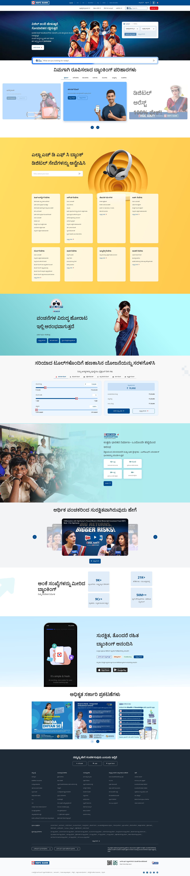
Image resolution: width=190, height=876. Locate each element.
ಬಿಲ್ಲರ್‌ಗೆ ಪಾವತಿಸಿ (70, 255)
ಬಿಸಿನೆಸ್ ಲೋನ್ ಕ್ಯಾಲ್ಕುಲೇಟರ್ (108, 831)
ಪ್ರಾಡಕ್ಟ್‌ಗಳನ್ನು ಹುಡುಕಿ (83, 8)
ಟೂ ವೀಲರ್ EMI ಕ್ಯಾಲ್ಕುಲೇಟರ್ (95, 831)
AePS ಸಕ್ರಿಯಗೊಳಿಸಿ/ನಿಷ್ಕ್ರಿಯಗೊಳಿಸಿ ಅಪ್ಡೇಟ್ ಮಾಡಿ (77, 211)
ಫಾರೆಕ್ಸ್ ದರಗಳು (86, 799)
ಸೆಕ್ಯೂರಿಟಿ (59, 788)
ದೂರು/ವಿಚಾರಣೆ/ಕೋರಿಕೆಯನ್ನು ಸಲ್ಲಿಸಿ (116, 776)
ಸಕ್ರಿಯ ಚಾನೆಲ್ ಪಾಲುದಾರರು (114, 788)
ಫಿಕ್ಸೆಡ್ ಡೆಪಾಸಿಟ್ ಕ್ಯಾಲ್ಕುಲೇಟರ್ (121, 834)
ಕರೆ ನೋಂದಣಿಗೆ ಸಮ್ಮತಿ (113, 791)
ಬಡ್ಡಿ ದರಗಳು (85, 795)
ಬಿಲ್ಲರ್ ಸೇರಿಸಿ (69, 258)
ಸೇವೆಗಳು (135, 24)
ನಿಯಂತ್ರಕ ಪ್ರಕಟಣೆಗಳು (36, 810)
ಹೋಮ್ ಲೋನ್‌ (93, 825)
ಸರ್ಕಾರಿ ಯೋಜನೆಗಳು (113, 2)
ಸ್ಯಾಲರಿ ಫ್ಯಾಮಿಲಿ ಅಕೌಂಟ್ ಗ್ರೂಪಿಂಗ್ (74, 214)
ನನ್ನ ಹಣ (68, 208)
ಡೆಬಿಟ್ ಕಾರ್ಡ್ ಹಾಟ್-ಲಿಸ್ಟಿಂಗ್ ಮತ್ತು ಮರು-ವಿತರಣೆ (43, 208)
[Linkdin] (157, 872)
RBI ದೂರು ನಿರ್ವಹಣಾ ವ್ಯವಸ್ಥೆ (63, 807)
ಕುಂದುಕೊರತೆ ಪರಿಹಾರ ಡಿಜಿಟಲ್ (141, 784)
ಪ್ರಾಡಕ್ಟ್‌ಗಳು (128, 24)
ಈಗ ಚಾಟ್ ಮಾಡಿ (53, 340)
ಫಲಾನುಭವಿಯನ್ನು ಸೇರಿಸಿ (72, 261)
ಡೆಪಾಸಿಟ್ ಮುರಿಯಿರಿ (104, 211)
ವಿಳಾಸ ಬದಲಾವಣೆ (37, 217)
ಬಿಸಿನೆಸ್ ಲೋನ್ (69, 825)
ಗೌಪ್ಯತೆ (73, 872)
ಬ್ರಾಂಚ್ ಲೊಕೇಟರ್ (112, 799)
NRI (77, 2)
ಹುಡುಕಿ (107, 483)
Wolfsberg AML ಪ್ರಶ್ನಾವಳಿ (140, 780)
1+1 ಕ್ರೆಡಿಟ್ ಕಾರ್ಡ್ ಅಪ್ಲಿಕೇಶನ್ (63, 814)
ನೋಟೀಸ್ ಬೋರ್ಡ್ (87, 791)
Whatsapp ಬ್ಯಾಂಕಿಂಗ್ (113, 803)
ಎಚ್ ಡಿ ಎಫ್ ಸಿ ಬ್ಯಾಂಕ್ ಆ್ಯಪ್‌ (104, 657)
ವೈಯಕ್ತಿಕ (71, 2)
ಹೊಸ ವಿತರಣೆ (60, 780)
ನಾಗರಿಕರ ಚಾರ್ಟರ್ (138, 776)
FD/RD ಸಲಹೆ (36, 221)
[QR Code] (109, 862)
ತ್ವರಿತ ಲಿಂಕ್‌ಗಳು (60, 776)
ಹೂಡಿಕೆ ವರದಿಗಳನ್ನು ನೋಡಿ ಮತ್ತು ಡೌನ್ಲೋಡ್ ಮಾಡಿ (142, 261)
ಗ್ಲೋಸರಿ (103, 872)
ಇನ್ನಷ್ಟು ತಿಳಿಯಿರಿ (22, 98)
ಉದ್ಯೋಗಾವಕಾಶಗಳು (36, 784)
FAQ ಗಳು (111, 780)
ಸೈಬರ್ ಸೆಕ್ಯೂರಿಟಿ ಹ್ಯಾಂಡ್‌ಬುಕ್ (68, 340)
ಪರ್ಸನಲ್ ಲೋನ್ (54, 825)
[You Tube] (150, 872)
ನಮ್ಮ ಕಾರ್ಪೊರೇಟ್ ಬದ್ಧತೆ (36, 814)
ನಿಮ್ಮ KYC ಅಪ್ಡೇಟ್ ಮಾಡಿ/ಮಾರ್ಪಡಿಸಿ (41, 230)
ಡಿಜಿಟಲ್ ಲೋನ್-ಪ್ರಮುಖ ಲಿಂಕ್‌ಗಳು (142, 799)
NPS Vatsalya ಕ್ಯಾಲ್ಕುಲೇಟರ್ (83, 837)
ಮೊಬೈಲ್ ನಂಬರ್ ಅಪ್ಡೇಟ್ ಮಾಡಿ (40, 224)
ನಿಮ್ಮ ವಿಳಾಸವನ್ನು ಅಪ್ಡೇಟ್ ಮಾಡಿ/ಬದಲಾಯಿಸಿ (108, 255)
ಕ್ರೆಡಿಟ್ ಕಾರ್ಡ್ (149, 825)
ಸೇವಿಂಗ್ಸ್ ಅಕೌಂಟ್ (117, 825)
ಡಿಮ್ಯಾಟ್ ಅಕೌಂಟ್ (141, 825)
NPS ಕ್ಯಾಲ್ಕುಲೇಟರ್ (72, 837)
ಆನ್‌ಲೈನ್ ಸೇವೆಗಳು (87, 788)
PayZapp (67, 828)
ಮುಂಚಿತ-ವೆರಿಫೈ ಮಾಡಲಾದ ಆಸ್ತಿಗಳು (105, 825)
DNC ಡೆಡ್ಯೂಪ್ (137, 795)
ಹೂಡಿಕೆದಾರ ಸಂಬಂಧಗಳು (37, 780)
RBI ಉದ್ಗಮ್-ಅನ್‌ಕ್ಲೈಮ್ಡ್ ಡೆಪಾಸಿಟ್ (64, 803)
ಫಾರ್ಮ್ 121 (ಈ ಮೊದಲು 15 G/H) (107, 208)
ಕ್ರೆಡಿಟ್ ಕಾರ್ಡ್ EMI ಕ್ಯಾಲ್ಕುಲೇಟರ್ (81, 834)
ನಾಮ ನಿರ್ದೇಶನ (70, 204)
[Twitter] (154, 872)
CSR (32, 803)
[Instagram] (147, 872)
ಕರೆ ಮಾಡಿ (80, 763)
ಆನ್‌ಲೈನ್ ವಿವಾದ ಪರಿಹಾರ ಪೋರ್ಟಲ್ (39, 807)
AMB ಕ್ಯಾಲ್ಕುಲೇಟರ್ (70, 834)
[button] (136, 8)
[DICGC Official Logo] (115, 862)
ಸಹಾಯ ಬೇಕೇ (96, 8)
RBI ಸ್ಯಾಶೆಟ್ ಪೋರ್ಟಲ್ (61, 810)
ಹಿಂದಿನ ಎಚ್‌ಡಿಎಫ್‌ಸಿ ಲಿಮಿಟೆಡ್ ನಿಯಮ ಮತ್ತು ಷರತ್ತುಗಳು (43, 818)
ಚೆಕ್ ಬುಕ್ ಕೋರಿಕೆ (37, 211)
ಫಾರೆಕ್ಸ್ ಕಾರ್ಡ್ (60, 828)
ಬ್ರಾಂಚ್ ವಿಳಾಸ (111, 763)
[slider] (45, 388)
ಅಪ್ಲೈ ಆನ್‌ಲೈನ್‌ (72, 97)
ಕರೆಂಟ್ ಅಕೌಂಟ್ (133, 825)
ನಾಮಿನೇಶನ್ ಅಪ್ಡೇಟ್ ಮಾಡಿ (39, 227)
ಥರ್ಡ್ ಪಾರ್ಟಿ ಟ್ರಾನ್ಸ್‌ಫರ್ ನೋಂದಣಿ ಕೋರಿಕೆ (42, 214)
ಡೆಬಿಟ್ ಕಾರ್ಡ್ (53, 828)
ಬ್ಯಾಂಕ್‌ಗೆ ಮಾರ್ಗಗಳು (87, 803)
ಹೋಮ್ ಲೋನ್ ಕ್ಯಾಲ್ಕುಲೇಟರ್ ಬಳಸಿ (138, 831)
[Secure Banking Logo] (155, 862)
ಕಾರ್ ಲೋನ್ (61, 825)
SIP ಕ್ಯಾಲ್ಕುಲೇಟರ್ (110, 834)
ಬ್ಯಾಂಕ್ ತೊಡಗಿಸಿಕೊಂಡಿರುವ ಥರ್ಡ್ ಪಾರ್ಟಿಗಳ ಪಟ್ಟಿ (67, 784)
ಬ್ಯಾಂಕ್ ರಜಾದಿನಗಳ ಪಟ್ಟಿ (88, 784)
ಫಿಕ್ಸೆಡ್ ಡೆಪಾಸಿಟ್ (78, 828)
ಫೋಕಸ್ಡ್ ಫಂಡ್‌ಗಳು (136, 258)
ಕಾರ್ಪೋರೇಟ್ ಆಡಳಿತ (36, 795)
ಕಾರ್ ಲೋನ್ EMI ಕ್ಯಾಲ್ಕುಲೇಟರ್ (81, 831)
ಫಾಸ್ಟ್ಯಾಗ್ (72, 828)
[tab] (66, 78)
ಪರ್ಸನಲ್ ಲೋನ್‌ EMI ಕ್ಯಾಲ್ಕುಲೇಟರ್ (66, 831)
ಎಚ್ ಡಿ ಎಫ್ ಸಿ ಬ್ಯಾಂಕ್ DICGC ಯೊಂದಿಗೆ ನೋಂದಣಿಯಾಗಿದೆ (133, 861)
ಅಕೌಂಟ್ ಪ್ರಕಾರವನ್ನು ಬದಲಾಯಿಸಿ (73, 217)
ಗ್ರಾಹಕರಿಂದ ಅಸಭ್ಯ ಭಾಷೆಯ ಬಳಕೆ (141, 791)
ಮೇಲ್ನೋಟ (34, 776)
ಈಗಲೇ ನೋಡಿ (36, 47)
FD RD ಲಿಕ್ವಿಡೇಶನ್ (103, 201)
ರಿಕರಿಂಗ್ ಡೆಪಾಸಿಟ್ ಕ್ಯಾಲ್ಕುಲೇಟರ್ (134, 834)
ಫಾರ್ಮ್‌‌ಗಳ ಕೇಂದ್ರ (86, 814)
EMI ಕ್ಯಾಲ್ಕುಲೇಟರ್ (54, 831)
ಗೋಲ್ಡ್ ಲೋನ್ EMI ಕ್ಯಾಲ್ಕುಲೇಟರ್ (122, 831)
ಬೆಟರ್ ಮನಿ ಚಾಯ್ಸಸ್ (108, 8)
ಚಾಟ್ (96, 763)
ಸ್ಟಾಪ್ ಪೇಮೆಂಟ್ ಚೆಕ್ (71, 230)
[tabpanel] (95, 105)
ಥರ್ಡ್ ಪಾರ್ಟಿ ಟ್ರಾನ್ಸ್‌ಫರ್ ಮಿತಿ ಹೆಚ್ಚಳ (41, 204)
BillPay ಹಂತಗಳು (70, 264)
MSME (104, 2)
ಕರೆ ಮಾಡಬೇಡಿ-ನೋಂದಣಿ (114, 795)
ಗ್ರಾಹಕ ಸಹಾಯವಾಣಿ (113, 784)
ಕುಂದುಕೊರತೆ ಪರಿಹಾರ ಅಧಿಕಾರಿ (141, 788)
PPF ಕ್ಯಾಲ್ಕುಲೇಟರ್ (101, 834)
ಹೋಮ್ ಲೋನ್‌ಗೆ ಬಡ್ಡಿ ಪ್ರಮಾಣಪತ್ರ (41, 268)
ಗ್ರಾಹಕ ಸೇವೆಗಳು (86, 780)
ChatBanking (128, 657)
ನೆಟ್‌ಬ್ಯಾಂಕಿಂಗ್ (117, 657)
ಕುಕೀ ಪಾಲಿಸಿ (56, 872)
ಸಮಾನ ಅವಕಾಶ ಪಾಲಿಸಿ (139, 803)
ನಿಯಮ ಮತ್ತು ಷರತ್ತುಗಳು (65, 872)
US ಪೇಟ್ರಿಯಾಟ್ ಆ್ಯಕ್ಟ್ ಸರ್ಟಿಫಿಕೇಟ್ (64, 791)
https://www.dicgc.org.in (126, 864)
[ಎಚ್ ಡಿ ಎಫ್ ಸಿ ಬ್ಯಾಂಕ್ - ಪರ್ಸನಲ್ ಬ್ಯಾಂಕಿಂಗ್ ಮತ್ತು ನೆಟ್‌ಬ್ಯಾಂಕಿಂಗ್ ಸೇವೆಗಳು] (40, 862)
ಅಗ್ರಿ (98, 2)
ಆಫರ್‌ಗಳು (118, 8)
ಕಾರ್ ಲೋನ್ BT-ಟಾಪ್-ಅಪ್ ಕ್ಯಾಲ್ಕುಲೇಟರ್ (59, 837)
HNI (83, 2)
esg (32, 799)
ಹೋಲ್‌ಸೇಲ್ (90, 2)
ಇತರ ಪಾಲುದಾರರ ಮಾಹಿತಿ (37, 788)
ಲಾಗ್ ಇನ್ (153, 8)
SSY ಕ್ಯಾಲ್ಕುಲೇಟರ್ (93, 834)
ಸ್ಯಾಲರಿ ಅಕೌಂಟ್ (125, 825)
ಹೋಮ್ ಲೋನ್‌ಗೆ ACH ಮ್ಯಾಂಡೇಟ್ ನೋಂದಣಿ (43, 264)
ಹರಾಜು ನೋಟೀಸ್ (86, 810)
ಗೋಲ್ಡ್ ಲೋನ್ (85, 825)
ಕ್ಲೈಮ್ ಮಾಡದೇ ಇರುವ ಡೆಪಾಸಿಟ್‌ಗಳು (74, 234)
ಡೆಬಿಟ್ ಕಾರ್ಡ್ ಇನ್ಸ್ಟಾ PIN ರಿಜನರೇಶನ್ (41, 201)
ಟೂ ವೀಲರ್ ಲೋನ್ (77, 825)
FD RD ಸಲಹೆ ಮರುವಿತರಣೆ (105, 204)
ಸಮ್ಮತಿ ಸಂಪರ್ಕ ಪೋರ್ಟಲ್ (81, 872)
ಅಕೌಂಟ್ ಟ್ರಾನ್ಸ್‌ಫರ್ (71, 221)
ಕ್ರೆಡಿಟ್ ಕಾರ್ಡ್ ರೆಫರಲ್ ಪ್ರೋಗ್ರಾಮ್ (64, 818)
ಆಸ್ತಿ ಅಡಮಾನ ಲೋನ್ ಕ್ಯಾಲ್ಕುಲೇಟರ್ (58, 834)
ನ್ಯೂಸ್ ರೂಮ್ (34, 791)
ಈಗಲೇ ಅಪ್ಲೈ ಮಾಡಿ (117, 411)
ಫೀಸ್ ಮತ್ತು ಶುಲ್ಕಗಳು (87, 776)
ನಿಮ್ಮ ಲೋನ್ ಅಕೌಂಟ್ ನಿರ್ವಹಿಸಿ (40, 261)
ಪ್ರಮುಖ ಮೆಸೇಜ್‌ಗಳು (61, 795)
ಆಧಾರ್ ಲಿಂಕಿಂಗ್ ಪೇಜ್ (136, 255)
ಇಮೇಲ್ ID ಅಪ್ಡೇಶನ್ (136, 204)
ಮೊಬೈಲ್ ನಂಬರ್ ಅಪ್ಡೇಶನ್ (137, 208)
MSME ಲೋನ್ (86, 828)
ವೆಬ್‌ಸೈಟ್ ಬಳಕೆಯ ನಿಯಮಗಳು (94, 872)
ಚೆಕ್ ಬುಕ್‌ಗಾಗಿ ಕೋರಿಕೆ (71, 227)
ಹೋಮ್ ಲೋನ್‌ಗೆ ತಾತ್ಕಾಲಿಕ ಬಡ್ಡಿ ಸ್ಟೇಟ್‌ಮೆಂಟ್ (43, 271)
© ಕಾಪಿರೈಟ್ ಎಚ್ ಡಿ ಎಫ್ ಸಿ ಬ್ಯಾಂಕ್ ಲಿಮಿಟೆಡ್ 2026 (42, 872)
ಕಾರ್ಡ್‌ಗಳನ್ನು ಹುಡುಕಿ (11, 98)
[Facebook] (144, 872)
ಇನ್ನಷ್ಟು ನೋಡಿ (69, 239)
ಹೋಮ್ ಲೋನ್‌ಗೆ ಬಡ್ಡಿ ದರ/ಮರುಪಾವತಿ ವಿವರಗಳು (44, 274)
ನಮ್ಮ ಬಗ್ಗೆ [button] (140, 2)
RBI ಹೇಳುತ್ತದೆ (60, 799)
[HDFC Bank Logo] (40, 2)
